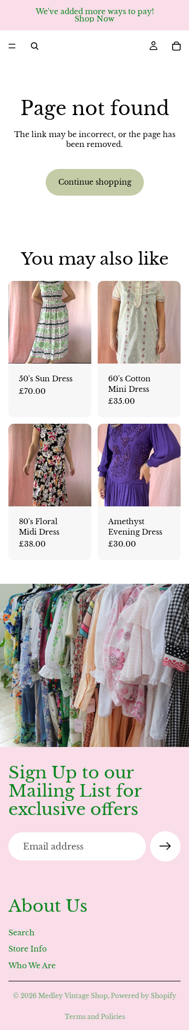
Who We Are (32, 965)
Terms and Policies (95, 1017)
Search (21, 932)
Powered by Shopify (143, 996)
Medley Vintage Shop (73, 996)
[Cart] (176, 46)
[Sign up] (165, 846)
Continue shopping (94, 182)
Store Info (27, 949)
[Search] (34, 46)
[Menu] (12, 46)
